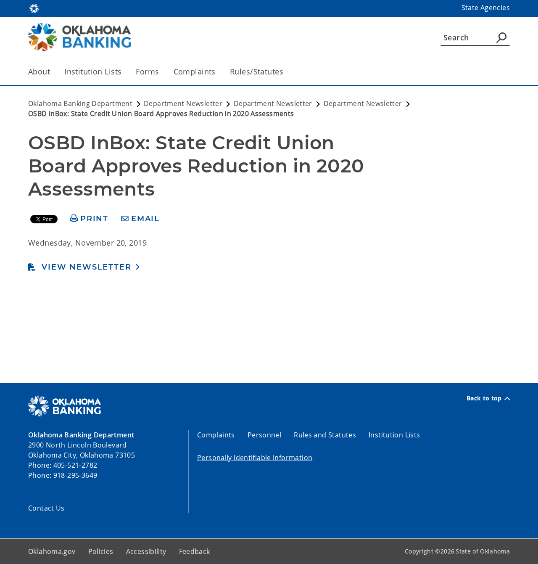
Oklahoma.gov (52, 551)
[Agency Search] (501, 37)
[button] (84, 267)
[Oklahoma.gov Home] (34, 7)
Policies (100, 551)
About (39, 71)
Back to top (484, 398)
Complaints (195, 71)
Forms (147, 71)
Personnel (264, 435)
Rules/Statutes (256, 71)
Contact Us (46, 508)
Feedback (194, 551)
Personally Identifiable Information (254, 457)
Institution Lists (92, 71)
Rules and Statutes (325, 435)
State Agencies (486, 7)
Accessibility (146, 551)
